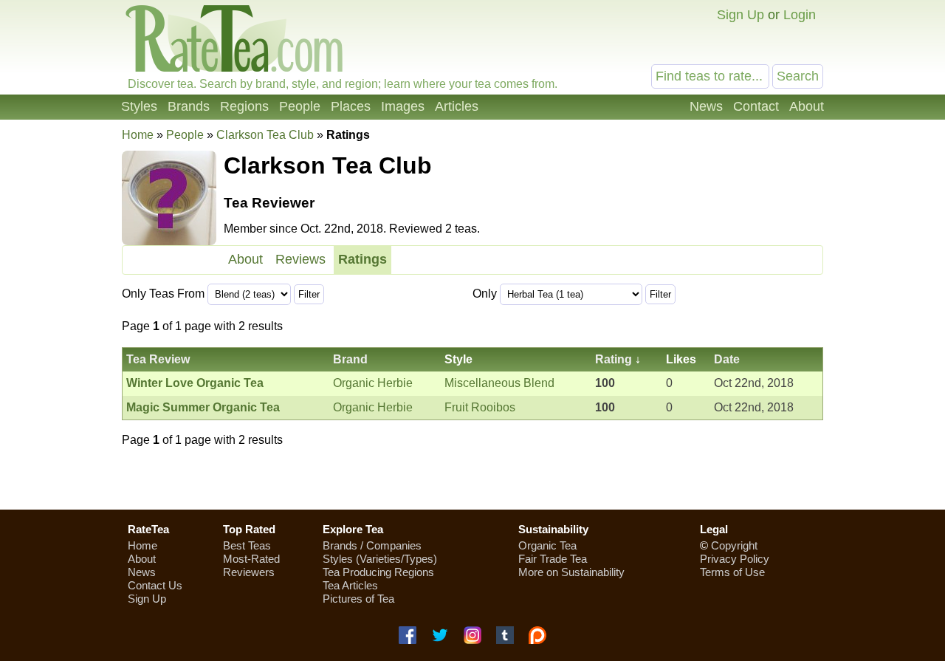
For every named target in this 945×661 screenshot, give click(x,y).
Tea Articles (350, 585)
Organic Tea (547, 545)
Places (351, 106)
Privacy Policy (734, 558)
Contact (756, 106)
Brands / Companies (372, 545)
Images (403, 106)
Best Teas (247, 545)
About (806, 106)
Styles (139, 106)
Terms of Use (732, 572)
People (299, 106)
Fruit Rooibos (479, 407)
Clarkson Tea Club (265, 135)
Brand (350, 359)
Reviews (300, 259)
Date (727, 359)
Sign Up (740, 14)
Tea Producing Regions (378, 572)
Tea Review (158, 359)
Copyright (734, 545)
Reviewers (249, 572)
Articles (456, 106)
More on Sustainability (571, 572)
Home (138, 135)
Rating (613, 359)
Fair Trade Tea (552, 558)
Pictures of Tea (358, 598)
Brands (189, 106)
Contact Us (155, 585)
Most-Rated (251, 558)
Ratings (362, 259)
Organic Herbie (373, 383)
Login (799, 14)
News (706, 106)
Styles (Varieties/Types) (380, 558)
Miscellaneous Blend (499, 383)
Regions (244, 106)
